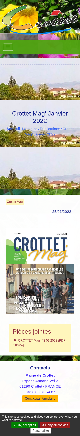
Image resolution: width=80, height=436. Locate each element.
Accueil (13, 129)
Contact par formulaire (40, 398)
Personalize (40, 430)
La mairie (29, 129)
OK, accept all (26, 425)
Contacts (40, 367)
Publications (50, 129)
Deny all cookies (56, 425)
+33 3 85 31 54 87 (40, 392)
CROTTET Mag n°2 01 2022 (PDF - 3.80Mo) (40, 342)
